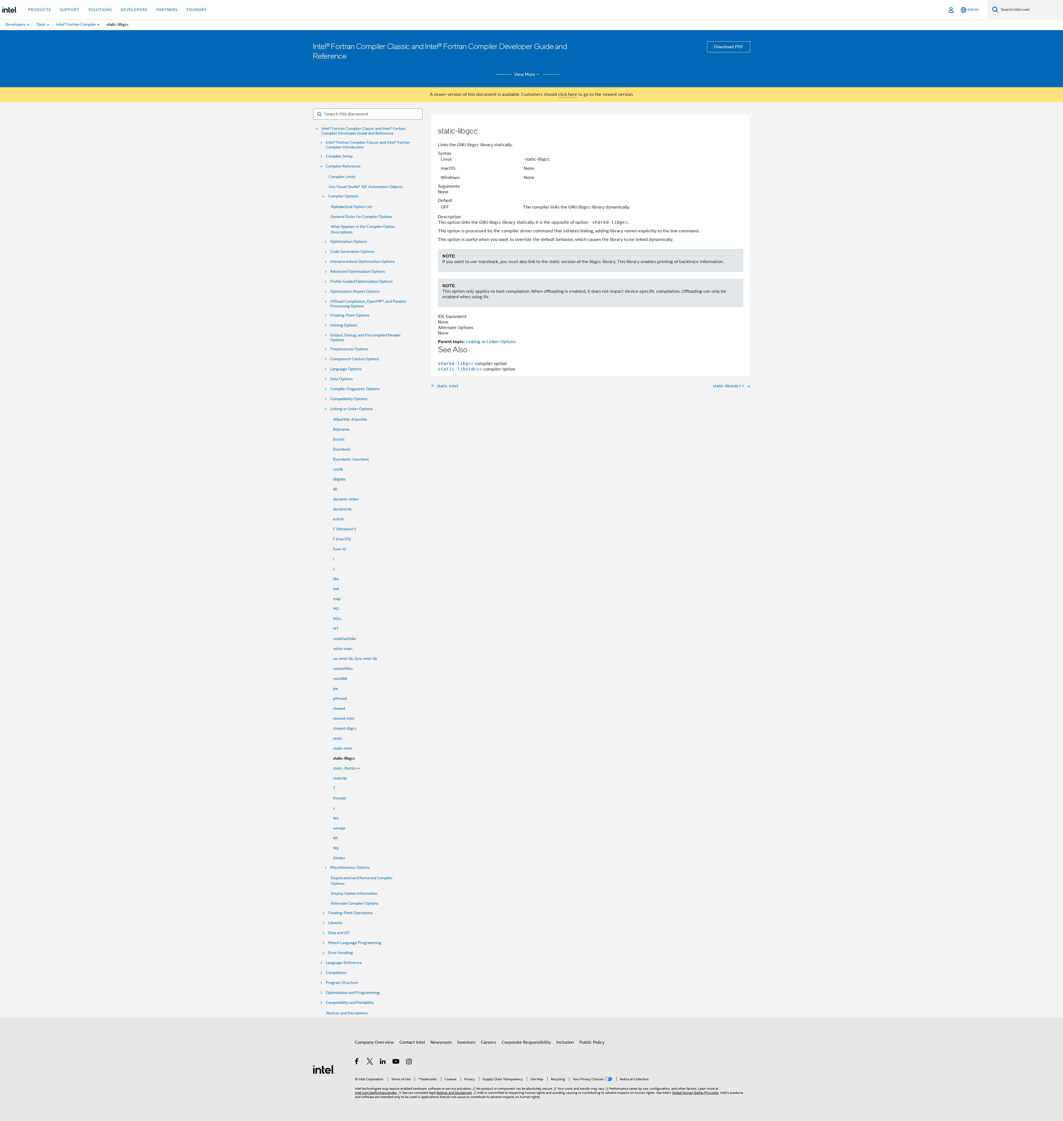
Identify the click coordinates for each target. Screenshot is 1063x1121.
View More (524, 74)
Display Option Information (354, 893)
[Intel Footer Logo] (324, 1069)
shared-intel (343, 718)
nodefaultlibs (344, 638)
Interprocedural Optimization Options (362, 261)
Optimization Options (348, 241)
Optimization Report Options (355, 291)
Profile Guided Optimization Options (361, 281)
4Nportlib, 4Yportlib (350, 419)
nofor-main (342, 648)
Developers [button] (134, 9)
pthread (340, 698)
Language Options (346, 369)
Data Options (341, 379)
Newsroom (441, 1042)
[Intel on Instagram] (409, 1062)
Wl (335, 837)
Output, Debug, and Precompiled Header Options (365, 337)
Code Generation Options (352, 251)
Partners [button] (167, 9)
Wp (336, 847)
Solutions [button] (100, 9)
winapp (339, 828)
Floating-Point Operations (350, 913)
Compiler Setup (339, 156)
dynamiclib (342, 508)
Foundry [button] (197, 9)
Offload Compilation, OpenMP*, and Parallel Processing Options (368, 303)
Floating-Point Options (350, 315)
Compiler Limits (342, 176)
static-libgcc (344, 758)
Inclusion (565, 1042)
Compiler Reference (343, 166)
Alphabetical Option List (351, 206)
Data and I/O (339, 932)
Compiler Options (343, 196)
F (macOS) (342, 538)
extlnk (338, 518)
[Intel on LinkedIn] (383, 1062)
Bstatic (339, 439)
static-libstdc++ (346, 768)
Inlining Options (344, 325)
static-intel (342, 748)
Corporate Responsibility (526, 1042)
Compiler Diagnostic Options (355, 389)
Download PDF (728, 47)
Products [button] (39, 9)
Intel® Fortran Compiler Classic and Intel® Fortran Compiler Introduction (368, 145)
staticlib (340, 778)
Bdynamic (341, 429)
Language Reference (344, 962)
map (336, 598)
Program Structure (342, 982)
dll (335, 489)
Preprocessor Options (349, 349)
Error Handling (340, 952)
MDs (337, 618)
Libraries (335, 923)
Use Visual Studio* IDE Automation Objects (366, 186)
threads (339, 798)
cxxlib (338, 469)
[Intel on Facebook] (357, 1062)
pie (335, 688)
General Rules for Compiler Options (362, 216)
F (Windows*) (344, 528)
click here (567, 94)
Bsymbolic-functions (351, 459)
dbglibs (339, 479)
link (336, 588)
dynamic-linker (346, 499)
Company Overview (374, 1042)
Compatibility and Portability (350, 1002)
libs (336, 578)
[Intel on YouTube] (396, 1062)
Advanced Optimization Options (357, 271)
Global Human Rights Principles (695, 1093)
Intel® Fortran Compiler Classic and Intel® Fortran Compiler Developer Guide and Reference (363, 131)
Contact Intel (412, 1042)
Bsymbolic (342, 449)
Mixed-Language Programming (354, 942)
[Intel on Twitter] (370, 1062)
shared (339, 708)
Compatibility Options (349, 399)
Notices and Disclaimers (347, 1013)
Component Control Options (354, 359)
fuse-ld (339, 548)
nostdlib (340, 678)
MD (336, 608)
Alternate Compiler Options (354, 903)
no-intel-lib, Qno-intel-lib (355, 658)
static (337, 738)
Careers (488, 1042)
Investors (466, 1042)
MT (336, 628)
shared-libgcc (345, 728)
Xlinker (339, 857)
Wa (336, 818)
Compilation (336, 972)
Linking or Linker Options (351, 409)
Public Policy (592, 1042)
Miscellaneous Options (350, 867)
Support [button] (69, 9)
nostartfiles (343, 668)
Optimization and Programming (353, 992)
